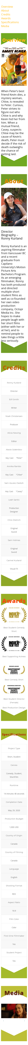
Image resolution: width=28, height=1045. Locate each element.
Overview (7, 6)
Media (5, 26)
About (5, 10)
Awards (6, 18)
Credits (5, 14)
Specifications (10, 22)
